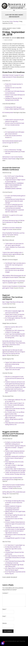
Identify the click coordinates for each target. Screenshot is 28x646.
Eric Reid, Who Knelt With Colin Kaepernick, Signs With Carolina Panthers (13, 548)
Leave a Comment (8, 40)
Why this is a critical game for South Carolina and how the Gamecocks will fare (14, 378)
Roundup (14, 577)
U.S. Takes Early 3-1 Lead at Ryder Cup (15, 545)
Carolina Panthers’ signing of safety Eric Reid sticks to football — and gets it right (15, 447)
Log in (18, 641)
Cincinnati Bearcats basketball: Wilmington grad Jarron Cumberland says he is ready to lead (14, 209)
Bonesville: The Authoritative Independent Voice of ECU (14, 6)
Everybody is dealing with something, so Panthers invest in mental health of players (15, 458)
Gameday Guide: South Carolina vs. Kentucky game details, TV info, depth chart (14, 390)
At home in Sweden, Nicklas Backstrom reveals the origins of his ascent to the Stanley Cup (15, 523)
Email (4, 616)
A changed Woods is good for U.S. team (15, 538)
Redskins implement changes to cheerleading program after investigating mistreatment (13, 507)
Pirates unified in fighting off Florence (14, 109)
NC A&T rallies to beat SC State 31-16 (14, 403)
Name (4, 609)
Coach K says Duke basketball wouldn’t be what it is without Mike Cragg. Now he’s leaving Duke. (15, 335)
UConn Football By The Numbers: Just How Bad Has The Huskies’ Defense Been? (13, 234)
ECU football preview (7, 112)
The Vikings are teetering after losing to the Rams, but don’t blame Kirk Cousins (14, 502)
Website (4, 623)
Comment (5, 593)
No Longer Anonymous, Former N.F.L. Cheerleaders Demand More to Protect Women (15, 557)
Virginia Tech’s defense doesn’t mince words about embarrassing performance (14, 364)
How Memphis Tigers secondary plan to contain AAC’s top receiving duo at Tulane (15, 264)
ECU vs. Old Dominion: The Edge (13, 150)
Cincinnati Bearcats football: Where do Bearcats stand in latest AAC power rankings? (15, 201)
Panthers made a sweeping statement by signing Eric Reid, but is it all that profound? (14, 452)
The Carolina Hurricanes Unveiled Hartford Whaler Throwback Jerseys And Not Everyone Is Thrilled (13, 486)
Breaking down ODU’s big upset (13, 107)
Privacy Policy (22, 641)
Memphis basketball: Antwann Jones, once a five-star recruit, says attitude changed (14, 270)
